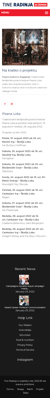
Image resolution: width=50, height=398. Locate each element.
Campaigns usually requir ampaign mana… (25, 287)
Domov (10, 389)
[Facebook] (5, 103)
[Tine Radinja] (25, 4)
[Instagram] (11, 103)
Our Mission (25, 325)
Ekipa (25, 393)
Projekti (40, 389)
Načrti (30, 389)
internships (25, 330)
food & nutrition (25, 340)
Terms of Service (25, 350)
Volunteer (25, 335)
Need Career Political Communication (25, 307)
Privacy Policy (25, 345)
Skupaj (20, 389)
